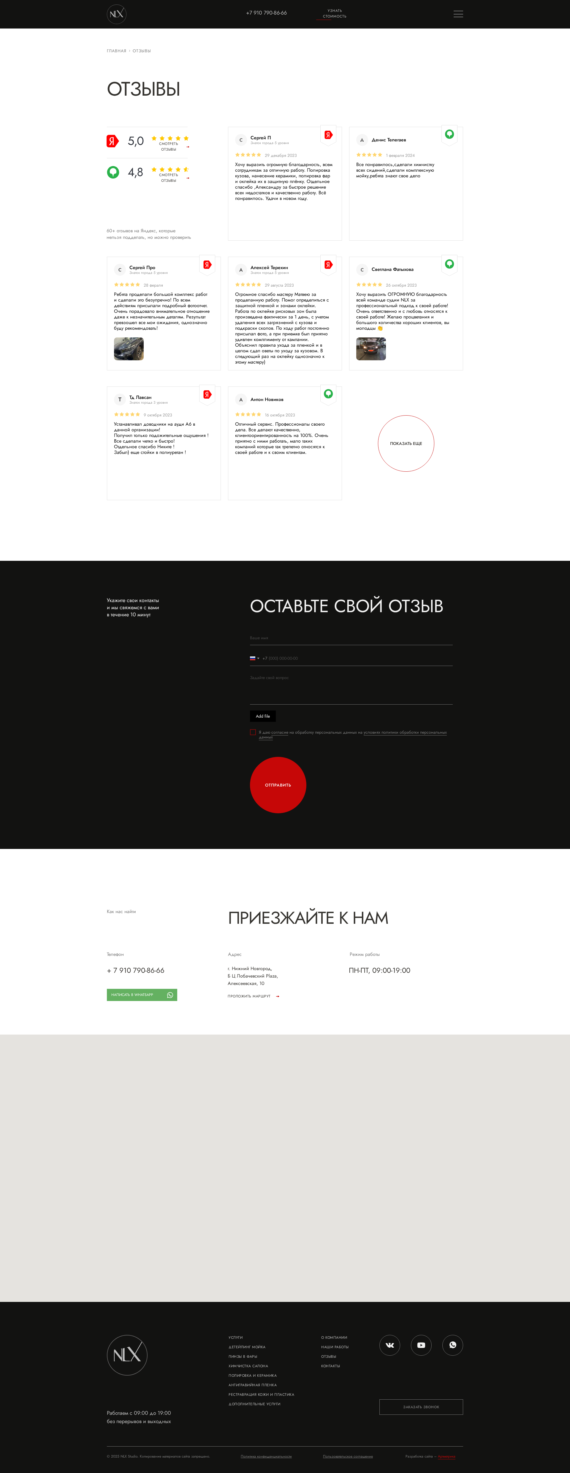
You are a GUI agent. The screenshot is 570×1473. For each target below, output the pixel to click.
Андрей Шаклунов (392, 399)
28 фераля (153, 285)
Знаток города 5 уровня (148, 272)
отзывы (142, 51)
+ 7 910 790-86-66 (135, 970)
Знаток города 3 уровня (148, 402)
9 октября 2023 (158, 415)
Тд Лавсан (140, 397)
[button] (334, 13)
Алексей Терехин (269, 267)
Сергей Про (142, 267)
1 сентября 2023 (401, 415)
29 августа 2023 (279, 285)
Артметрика (446, 1456)
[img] (129, 348)
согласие (279, 732)
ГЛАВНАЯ (116, 51)
